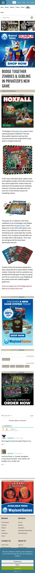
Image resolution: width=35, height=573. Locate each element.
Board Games (5, 366)
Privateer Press (18, 131)
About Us (20, 545)
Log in (32, 2)
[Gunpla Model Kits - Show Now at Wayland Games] (17, 49)
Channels (4, 525)
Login (31, 415)
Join (28, 2)
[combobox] (17, 17)
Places (22, 7)
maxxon (10, 453)
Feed (23, 2)
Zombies (27, 366)
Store (19, 2)
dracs (14, 91)
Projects (12, 7)
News (2, 7)
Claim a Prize (5, 545)
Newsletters (21, 528)
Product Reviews (22, 533)
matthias (10, 438)
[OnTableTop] (3, 2)
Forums (18, 7)
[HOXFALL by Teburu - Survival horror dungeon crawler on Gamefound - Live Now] (17, 127)
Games (7, 7)
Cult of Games (5, 522)
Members (20, 525)
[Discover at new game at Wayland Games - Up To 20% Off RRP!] (17, 345)
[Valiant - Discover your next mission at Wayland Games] (17, 513)
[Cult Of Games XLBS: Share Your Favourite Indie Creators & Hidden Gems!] (9, 26)
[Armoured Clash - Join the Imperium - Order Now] (17, 405)
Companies (4, 533)
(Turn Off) (21, 94)
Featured (12, 366)
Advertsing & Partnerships (25, 530)
